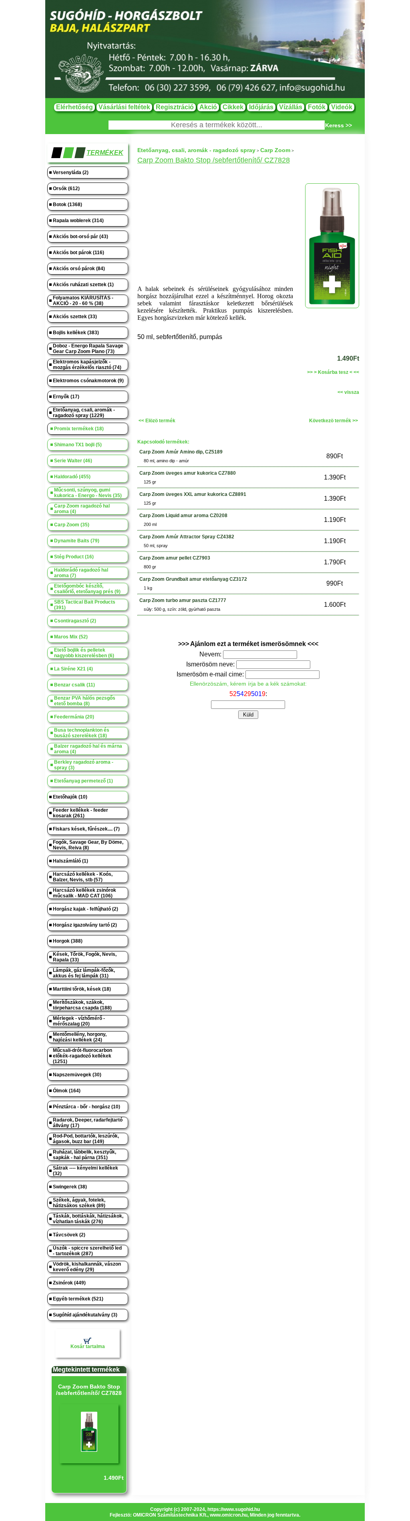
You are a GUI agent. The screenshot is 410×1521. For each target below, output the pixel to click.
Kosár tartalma (87, 1346)
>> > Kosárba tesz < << (333, 372)
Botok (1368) (67, 204)
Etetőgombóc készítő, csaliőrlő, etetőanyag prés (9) (87, 588)
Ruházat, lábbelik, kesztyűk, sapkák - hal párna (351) (84, 1154)
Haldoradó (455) (72, 477)
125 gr (150, 482)
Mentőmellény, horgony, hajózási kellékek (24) (80, 1037)
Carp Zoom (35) (71, 525)
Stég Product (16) (74, 557)
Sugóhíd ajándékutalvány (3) (85, 1315)
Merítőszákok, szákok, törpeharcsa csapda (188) (82, 1005)
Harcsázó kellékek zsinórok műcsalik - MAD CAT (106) (84, 893)
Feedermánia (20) (74, 717)
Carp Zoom (275, 150)
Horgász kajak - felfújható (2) (85, 909)
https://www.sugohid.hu (233, 1509)
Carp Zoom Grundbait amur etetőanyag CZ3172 (193, 579)
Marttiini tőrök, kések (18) (82, 989)
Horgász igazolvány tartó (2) (85, 925)
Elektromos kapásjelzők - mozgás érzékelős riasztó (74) (87, 364)
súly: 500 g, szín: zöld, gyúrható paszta (182, 609)
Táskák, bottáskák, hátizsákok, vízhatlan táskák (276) (88, 1218)
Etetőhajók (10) (70, 797)
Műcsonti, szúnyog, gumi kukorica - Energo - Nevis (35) (88, 492)
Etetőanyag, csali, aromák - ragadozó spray (196, 150)
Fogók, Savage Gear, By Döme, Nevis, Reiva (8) (88, 845)
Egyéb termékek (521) (78, 1299)
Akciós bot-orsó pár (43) (80, 236)
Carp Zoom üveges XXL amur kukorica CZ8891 (192, 494)
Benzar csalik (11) (74, 685)
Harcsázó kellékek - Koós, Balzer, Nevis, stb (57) (83, 877)
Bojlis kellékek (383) (76, 332)
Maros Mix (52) (71, 637)
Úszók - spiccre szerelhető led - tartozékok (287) (87, 1250)
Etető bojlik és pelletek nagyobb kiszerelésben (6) (84, 652)
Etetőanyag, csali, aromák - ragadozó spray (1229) (84, 412)
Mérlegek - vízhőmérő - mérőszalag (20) (79, 1021)
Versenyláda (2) (70, 172)
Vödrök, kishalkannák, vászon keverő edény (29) (87, 1266)
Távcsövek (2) (69, 1235)
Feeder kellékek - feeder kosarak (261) (80, 813)
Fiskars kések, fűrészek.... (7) (86, 829)
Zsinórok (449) (69, 1283)
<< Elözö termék (157, 420)
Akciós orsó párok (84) (79, 268)
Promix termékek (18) (79, 428)
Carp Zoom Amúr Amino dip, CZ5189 (181, 452)
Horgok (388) (67, 941)
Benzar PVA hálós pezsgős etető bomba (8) (84, 700)
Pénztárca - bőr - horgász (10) (86, 1107)
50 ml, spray (156, 545)
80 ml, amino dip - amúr (166, 460)
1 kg (148, 588)
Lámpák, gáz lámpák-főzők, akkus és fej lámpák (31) (84, 973)
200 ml (150, 524)
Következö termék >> (333, 420)
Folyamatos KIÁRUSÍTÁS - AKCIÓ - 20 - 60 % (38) (83, 300)
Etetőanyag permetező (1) (83, 781)
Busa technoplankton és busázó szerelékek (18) (81, 732)
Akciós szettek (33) (75, 316)
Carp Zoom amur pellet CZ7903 (174, 558)
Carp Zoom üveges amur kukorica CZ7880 (187, 473)
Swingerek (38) (70, 1187)
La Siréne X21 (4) (73, 669)
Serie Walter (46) (73, 461)
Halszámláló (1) (70, 861)
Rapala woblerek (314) (78, 220)
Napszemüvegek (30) (77, 1075)
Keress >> (338, 125)
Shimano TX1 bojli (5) (78, 444)
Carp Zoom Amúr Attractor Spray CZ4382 (186, 537)
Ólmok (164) (66, 1091)
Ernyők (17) (66, 396)
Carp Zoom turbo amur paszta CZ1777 (182, 600)
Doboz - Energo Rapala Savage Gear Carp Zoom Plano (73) (88, 348)
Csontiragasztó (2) (75, 621)
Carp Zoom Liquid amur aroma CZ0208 (183, 515)
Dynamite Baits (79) (76, 541)
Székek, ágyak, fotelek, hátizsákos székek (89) (79, 1202)
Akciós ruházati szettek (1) (83, 284)
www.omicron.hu (228, 1515)
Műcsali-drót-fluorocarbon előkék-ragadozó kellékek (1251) (82, 1055)
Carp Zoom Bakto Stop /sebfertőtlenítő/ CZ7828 (89, 1389)
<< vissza (348, 392)
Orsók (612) (66, 188)
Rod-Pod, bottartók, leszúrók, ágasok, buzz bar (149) (86, 1138)
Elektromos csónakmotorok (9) (88, 380)
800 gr (150, 566)
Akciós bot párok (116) (78, 252)
